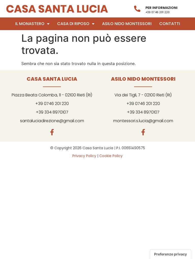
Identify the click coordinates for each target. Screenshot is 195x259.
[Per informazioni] (137, 9)
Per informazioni (161, 7)
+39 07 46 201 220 (157, 12)
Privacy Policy (84, 155)
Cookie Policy (111, 155)
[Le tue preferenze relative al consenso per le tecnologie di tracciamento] (170, 254)
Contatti (169, 24)
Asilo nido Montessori (127, 24)
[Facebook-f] (52, 132)
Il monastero (29, 24)
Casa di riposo (73, 24)
